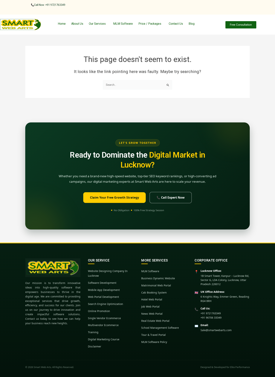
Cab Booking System (154, 292)
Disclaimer (94, 346)
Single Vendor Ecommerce (104, 318)
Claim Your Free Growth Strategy (114, 197)
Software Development (102, 283)
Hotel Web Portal (151, 299)
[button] (98, 23)
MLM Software (123, 23)
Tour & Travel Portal (153, 335)
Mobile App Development (104, 290)
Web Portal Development (103, 297)
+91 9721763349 (211, 313)
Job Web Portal (150, 306)
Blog (192, 23)
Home (62, 23)
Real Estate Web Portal (155, 321)
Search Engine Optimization (105, 304)
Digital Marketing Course (103, 339)
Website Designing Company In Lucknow (108, 273)
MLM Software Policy (154, 342)
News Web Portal (152, 313)
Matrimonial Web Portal (156, 285)
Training (93, 332)
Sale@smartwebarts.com (216, 330)
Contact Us (176, 23)
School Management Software (160, 327)
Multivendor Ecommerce (103, 325)
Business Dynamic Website (158, 278)
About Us (77, 23)
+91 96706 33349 (211, 317)
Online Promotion (99, 311)
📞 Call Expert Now (171, 197)
